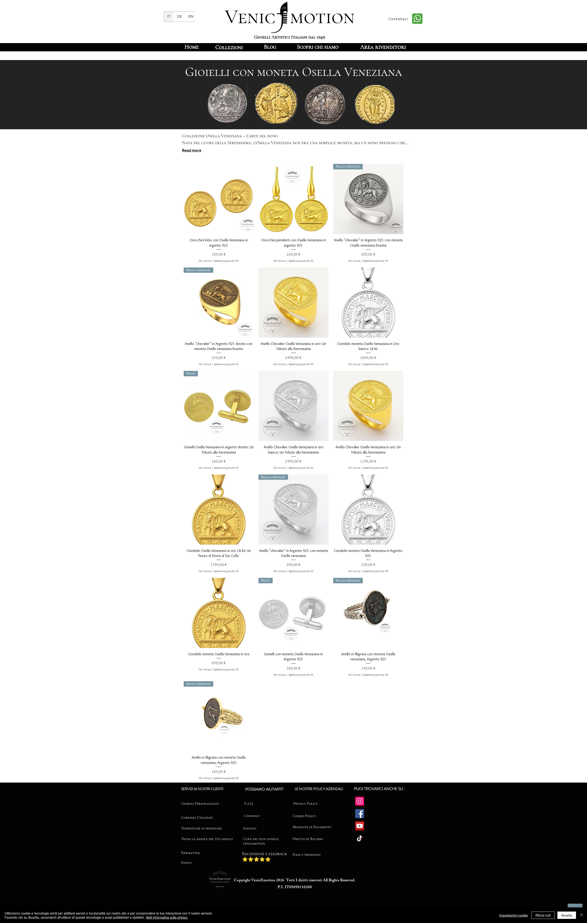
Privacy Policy (305, 803)
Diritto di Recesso (308, 839)
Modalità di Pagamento (312, 827)
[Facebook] (359, 813)
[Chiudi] (581, 915)
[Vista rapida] (219, 199)
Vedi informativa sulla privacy (167, 917)
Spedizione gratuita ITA (226, 260)
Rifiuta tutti (543, 915)
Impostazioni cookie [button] (513, 915)
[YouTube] (359, 825)
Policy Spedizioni (307, 854)
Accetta (566, 915)
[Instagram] (359, 801)
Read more (191, 150)
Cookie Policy (304, 816)
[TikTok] (359, 838)
